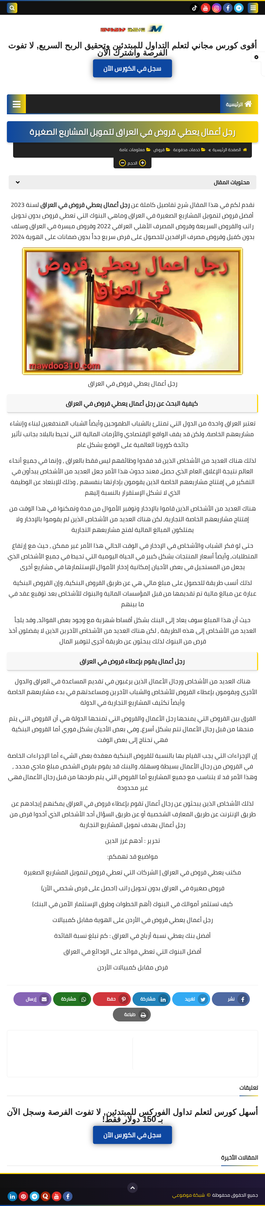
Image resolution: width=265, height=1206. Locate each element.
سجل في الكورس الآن (132, 68)
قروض (159, 150)
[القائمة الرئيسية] (16, 103)
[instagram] (217, 8)
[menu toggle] (253, 8)
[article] (73, 1053)
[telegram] (239, 8)
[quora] (45, 1196)
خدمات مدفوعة (186, 150)
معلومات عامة (132, 150)
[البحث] (12, 8)
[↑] (132, 1188)
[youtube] (205, 8)
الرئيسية (234, 104)
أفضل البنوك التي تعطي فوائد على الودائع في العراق (132, 951)
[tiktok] (194, 8)
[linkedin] (12, 1196)
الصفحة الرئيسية (227, 150)
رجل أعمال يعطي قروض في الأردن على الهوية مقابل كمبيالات (132, 919)
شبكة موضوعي (188, 1195)
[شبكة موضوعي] (132, 28)
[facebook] (228, 8)
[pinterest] (23, 1196)
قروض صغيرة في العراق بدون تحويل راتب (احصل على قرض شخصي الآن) (132, 888)
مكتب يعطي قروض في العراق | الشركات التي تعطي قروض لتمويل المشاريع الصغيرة (132, 872)
